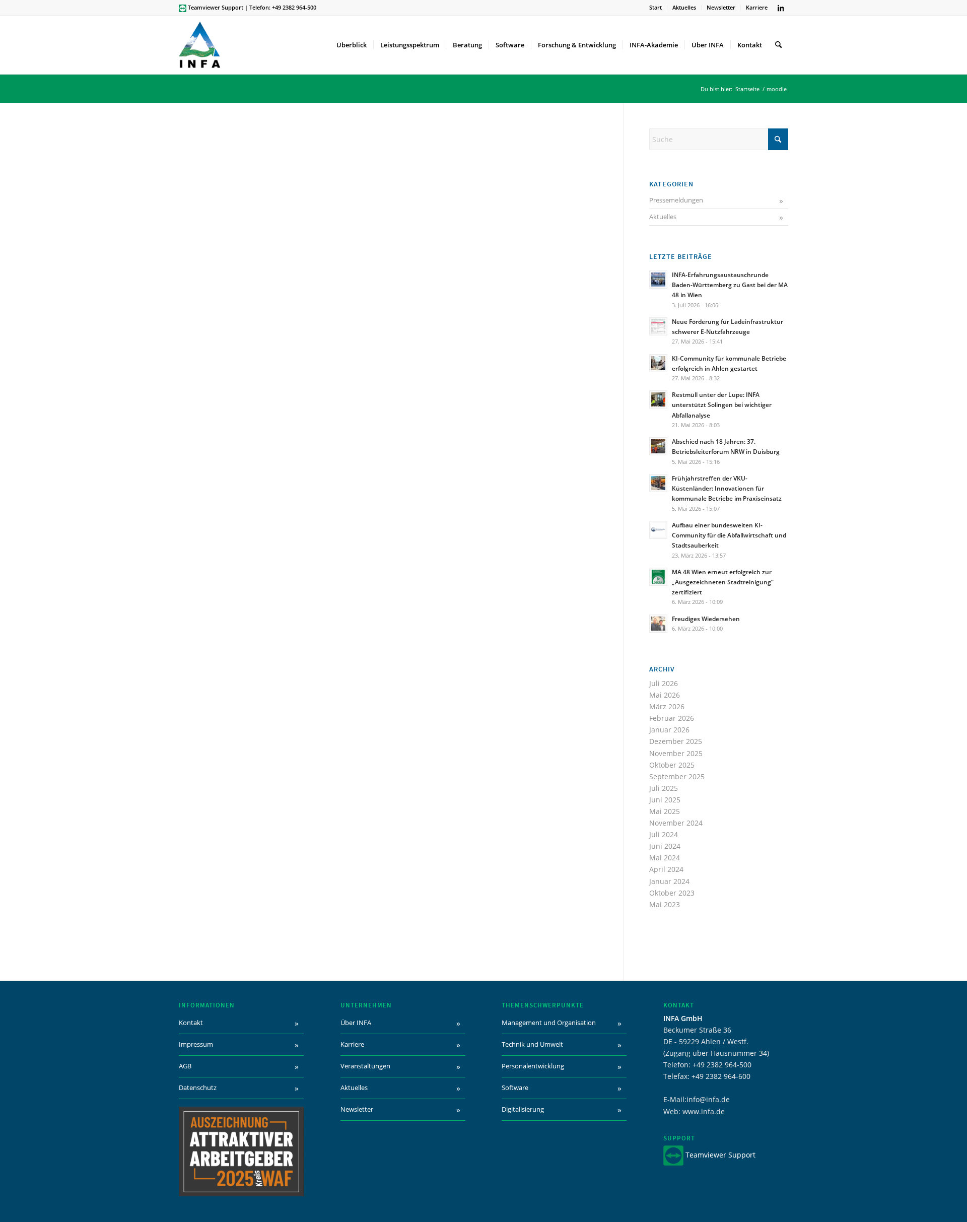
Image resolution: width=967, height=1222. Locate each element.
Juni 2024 (664, 846)
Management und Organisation (549, 1022)
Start (655, 7)
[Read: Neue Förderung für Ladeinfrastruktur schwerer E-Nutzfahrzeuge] (658, 326)
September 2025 (677, 776)
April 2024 (666, 869)
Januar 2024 (669, 881)
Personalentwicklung (533, 1065)
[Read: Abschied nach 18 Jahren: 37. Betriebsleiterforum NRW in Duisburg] (658, 446)
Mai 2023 (664, 904)
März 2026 (666, 706)
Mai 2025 (664, 811)
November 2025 (676, 753)
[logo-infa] (199, 45)
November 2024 (676, 823)
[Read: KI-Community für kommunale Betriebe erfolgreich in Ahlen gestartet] (658, 363)
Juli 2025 (663, 788)
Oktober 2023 (672, 893)
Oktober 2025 (672, 765)
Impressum (196, 1044)
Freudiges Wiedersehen (706, 619)
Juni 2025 (664, 799)
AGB (185, 1065)
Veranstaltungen (365, 1065)
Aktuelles (684, 7)
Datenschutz (198, 1087)
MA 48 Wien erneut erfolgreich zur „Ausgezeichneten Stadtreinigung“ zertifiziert (723, 582)
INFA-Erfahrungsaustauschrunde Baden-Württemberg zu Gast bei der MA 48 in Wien (730, 284)
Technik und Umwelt (532, 1044)
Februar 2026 (671, 718)
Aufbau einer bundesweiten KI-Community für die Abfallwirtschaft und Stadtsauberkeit (729, 535)
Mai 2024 (664, 857)
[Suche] (778, 45)
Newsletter (721, 7)
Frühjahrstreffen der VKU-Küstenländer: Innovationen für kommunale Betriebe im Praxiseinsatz (727, 488)
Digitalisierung (523, 1109)
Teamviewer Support (215, 7)
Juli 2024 (663, 834)
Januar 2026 (669, 729)
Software (515, 1087)
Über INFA (355, 1022)
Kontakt (191, 1022)
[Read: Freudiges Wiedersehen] (658, 624)
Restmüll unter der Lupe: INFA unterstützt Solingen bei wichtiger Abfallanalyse (722, 404)
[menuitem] (655, 7)
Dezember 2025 (675, 741)
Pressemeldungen (676, 200)
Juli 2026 (663, 683)
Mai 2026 (664, 695)
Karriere (757, 7)
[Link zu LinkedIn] (780, 7)
